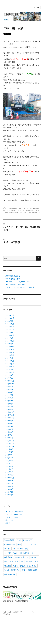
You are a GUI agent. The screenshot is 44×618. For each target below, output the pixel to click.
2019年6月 (9, 395)
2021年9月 (9, 344)
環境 (29, 213)
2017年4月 (9, 463)
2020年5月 (9, 364)
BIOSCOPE (27, 540)
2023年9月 (9, 335)
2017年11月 (9, 443)
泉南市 (15, 566)
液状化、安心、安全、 (21, 213)
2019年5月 (9, 398)
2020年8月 (9, 355)
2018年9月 (9, 421)
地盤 (6, 213)
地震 (36, 562)
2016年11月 (9, 478)
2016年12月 (9, 475)
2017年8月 (9, 452)
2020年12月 (10, 347)
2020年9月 (9, 352)
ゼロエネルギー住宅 (20, 549)
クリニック (33, 544)
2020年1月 (9, 375)
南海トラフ (14, 562)
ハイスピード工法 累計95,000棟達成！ (20, 287)
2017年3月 (9, 466)
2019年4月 (9, 401)
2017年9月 (9, 449)
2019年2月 (9, 406)
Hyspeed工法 (15, 210)
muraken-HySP (12, 208)
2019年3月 (9, 404)
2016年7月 (9, 489)
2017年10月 (9, 446)
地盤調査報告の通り (12, 276)
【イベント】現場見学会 (14, 512)
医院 (5, 562)
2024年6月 (9, 324)
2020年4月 (9, 367)
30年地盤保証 (9, 540)
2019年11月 (9, 381)
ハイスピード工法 (28, 210)
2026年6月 (9, 318)
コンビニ (7, 549)
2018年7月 (9, 426)
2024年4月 (9, 327)
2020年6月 (9, 361)
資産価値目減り (10, 574)
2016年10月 (9, 481)
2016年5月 (9, 495)
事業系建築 (8, 557)
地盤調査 (29, 562)
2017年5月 (9, 461)
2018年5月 (9, 432)
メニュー (36, 7)
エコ (21, 210)
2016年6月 (9, 492)
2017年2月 (9, 469)
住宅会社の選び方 (21, 557)
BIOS (8, 210)
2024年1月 (9, 332)
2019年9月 (9, 386)
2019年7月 (9, 392)
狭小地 (6, 570)
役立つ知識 (9, 520)
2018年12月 (9, 412)
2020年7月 (9, 358)
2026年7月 (9, 315)
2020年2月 (9, 372)
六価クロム (34, 557)
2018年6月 (9, 429)
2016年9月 (9, 483)
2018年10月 (9, 418)
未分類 (7, 523)
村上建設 (11, 213)
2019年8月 (9, 389)
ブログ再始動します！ (13, 279)
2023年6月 (9, 341)
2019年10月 (9, 384)
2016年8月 (9, 486)
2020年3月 (9, 369)
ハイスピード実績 (12, 517)
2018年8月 (9, 424)
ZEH (19, 544)
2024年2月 (9, 329)
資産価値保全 (36, 213)
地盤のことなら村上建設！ (11, 612)
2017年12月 (9, 441)
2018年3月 (9, 435)
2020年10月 (10, 349)
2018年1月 (9, 438)
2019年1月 (9, 409)
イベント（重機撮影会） (14, 514)
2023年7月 (9, 338)
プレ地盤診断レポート (28, 553)
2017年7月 (9, 455)
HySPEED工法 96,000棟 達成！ (18, 282)
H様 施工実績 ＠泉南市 (15, 284)
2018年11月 (9, 415)
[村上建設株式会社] (22, 595)
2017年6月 (9, 458)
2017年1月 (9, 472)
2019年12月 (9, 378)
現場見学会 (15, 570)
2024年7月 (9, 321)
